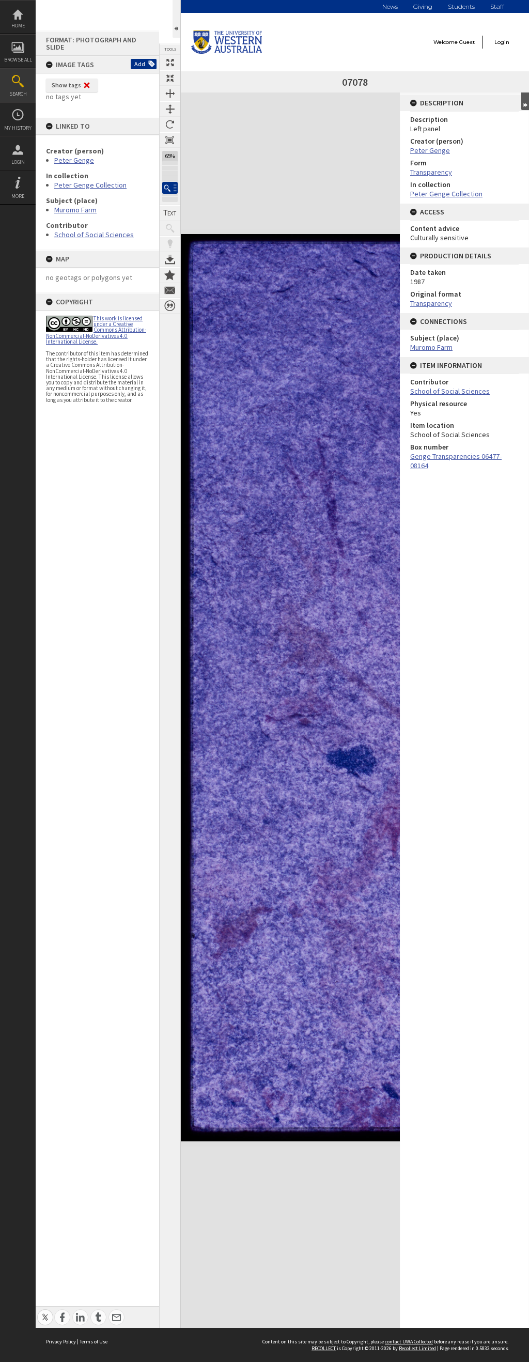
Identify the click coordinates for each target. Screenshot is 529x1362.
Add (139, 64)
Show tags (66, 85)
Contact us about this (170, 290)
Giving (422, 6)
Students (461, 6)
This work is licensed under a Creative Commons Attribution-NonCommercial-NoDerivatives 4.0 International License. (96, 330)
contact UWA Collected (409, 1341)
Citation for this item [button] (170, 306)
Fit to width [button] (170, 93)
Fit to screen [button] (170, 78)
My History (18, 128)
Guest (467, 42)
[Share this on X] (45, 1311)
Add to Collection (170, 275)
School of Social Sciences (94, 234)
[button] (170, 188)
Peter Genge (74, 160)
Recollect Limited (417, 1348)
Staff (497, 6)
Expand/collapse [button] (525, 101)
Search (18, 93)
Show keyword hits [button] (170, 228)
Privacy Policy (61, 1341)
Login (18, 162)
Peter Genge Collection (90, 185)
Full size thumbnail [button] (170, 62)
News (390, 6)
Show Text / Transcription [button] (170, 213)
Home (18, 25)
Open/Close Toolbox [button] (176, 19)
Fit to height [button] (170, 109)
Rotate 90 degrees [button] (170, 124)
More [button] (17, 196)
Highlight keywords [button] (170, 244)
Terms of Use (93, 1341)
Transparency (431, 172)
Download (170, 259)
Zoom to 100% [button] (170, 140)
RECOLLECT (324, 1348)
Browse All (18, 59)
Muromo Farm (75, 209)
